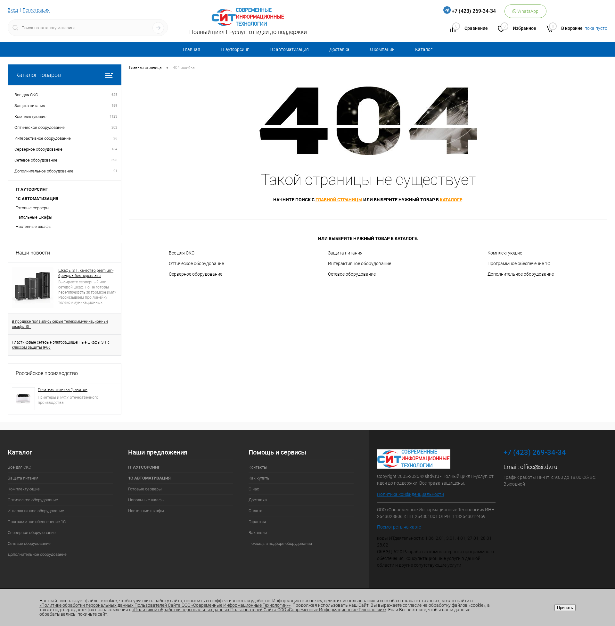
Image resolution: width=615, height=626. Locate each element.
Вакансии (258, 532)
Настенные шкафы (34, 226)
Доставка (339, 49)
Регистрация (36, 10)
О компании (382, 49)
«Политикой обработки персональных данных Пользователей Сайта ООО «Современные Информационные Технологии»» (259, 609)
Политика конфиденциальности (410, 494)
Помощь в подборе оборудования (280, 543)
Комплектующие (505, 252)
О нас (254, 489)
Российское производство (47, 373)
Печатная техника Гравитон (62, 390)
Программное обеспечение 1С (519, 263)
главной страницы (339, 199)
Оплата (255, 510)
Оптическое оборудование (196, 263)
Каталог (423, 49)
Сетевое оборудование (352, 274)
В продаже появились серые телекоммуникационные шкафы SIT (60, 324)
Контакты (258, 467)
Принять (565, 607)
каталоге (451, 199)
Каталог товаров (38, 74)
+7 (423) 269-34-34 (474, 11)
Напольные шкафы (34, 217)
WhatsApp (527, 11)
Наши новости (33, 253)
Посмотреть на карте (399, 527)
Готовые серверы (32, 207)
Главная (191, 49)
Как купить (259, 478)
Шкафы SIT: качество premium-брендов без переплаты (85, 273)
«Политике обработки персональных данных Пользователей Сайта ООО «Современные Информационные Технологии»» (165, 605)
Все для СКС (181, 252)
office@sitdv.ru (538, 466)
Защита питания (345, 252)
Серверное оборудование (195, 274)
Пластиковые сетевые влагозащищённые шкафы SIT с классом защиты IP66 (61, 345)
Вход (13, 10)
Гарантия (257, 521)
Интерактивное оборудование (359, 263)
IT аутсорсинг (235, 49)
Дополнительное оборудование (521, 274)
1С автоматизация (289, 49)
